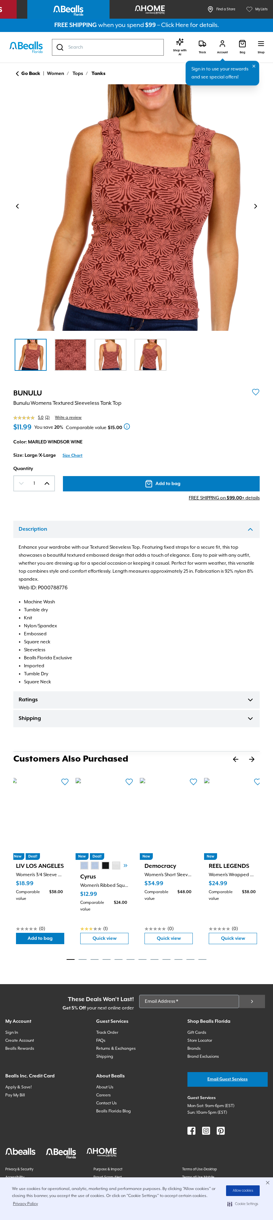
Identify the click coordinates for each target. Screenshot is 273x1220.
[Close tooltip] (254, 66)
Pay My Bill (15, 1095)
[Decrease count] (21, 483)
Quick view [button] (111, 940)
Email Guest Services (227, 1079)
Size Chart (73, 455)
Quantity (23, 468)
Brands (194, 1048)
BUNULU (27, 393)
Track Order (107, 1032)
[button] (243, 1204)
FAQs (101, 1040)
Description (33, 529)
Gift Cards (196, 1032)
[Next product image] (256, 206)
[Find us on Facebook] (191, 1131)
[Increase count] (47, 483)
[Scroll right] (126, 866)
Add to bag (46, 940)
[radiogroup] (105, 866)
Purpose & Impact (108, 1169)
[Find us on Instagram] (206, 1131)
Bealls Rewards (19, 1048)
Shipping (30, 719)
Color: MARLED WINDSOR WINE (48, 442)
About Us (105, 1087)
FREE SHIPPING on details (224, 498)
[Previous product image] (17, 206)
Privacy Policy (25, 1203)
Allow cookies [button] (243, 1191)
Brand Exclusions (203, 1056)
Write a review (68, 417)
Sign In (11, 1032)
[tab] (70, 959)
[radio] (84, 866)
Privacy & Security (19, 1169)
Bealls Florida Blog (113, 1111)
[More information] (127, 426)
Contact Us (106, 1103)
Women (55, 73)
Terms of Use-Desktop (199, 1169)
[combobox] (108, 47)
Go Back (30, 73)
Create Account (19, 1040)
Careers (103, 1095)
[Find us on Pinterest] (221, 1131)
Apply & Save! (18, 1087)
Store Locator (199, 1040)
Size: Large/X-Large (34, 455)
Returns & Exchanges (116, 1048)
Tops (78, 73)
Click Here (175, 25)
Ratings (28, 700)
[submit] (252, 1001)
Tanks (99, 73)
